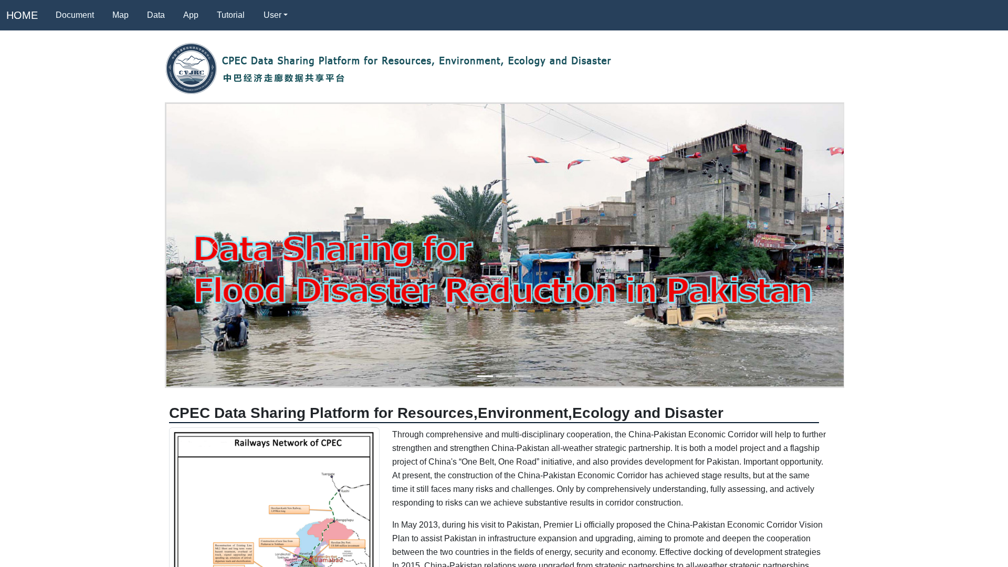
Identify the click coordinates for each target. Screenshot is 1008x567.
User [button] (272, 14)
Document (75, 14)
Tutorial (231, 14)
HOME (22, 15)
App (190, 14)
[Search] (309, 15)
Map (120, 14)
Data (156, 14)
